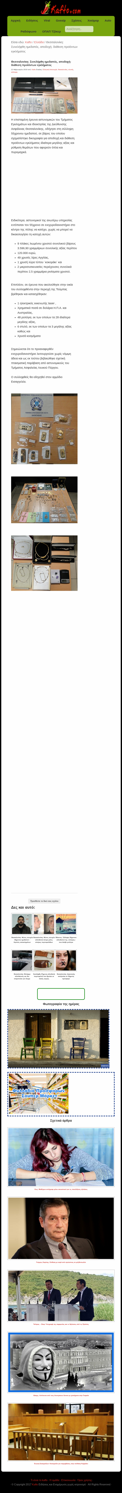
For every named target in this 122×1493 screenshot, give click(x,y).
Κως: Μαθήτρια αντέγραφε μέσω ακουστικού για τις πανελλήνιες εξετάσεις (61, 1189)
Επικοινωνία (68, 1480)
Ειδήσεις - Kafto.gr (61, 8)
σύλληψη (14, 72)
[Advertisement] (44, 182)
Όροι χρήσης (85, 1480)
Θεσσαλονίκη (62, 69)
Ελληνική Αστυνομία (50, 69)
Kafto (35, 1484)
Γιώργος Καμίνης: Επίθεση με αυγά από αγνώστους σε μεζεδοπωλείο (61, 1262)
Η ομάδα (54, 1480)
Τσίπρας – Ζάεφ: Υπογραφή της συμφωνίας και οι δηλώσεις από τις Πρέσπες (61, 1324)
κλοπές (70, 69)
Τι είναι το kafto (39, 1480)
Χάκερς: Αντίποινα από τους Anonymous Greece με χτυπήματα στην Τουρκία (61, 1395)
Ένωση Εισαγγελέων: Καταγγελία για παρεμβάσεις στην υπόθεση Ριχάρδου (61, 1463)
